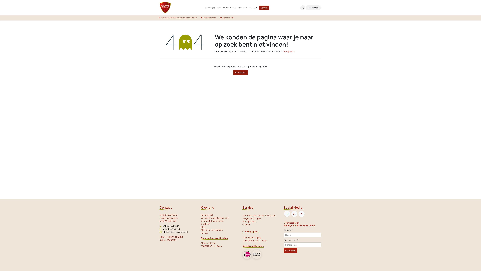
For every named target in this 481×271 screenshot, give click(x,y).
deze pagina (289, 51)
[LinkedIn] (294, 214)
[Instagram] (301, 214)
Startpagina (240, 72)
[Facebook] (287, 214)
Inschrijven (290, 250)
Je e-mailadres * (291, 240)
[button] (302, 7)
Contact (264, 8)
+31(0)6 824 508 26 (171, 229)
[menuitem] (210, 7)
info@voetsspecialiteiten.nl (175, 232)
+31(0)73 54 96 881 (170, 226)
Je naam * (288, 230)
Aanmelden (313, 8)
